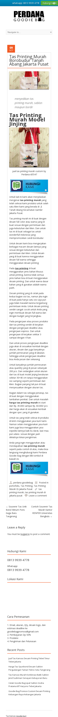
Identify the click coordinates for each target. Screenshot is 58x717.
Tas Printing (26, 485)
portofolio (14, 485)
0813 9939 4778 (18, 560)
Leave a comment (38, 495)
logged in (25, 534)
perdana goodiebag (23, 482)
